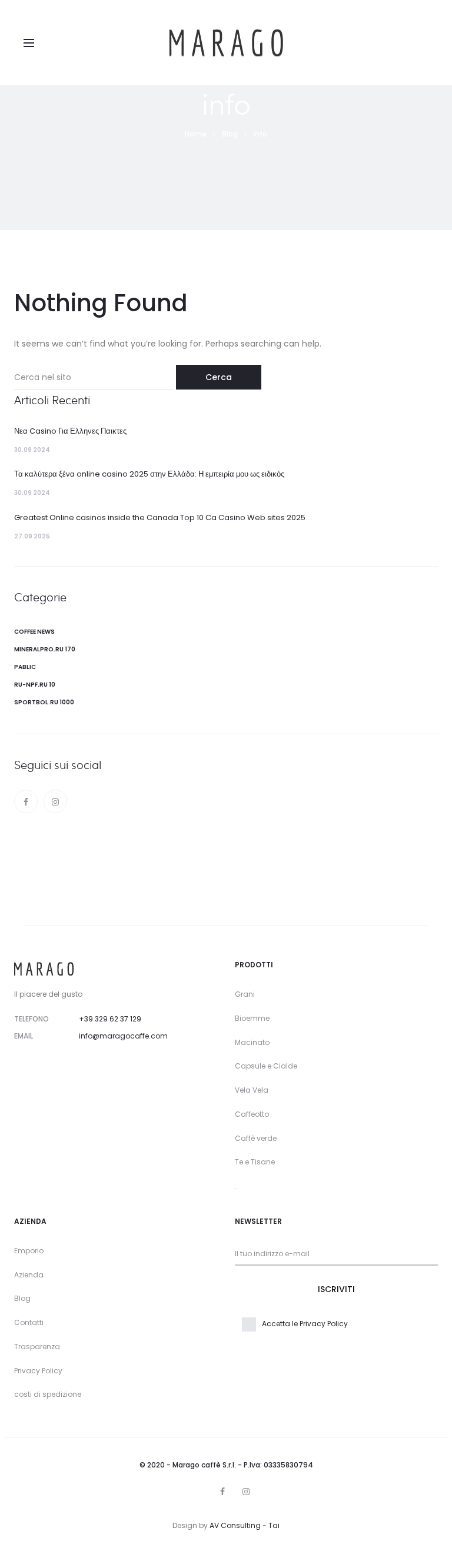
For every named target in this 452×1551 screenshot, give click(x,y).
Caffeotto (252, 1114)
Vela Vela (251, 1090)
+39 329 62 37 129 (110, 1019)
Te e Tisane (255, 1162)
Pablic (25, 667)
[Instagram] (55, 801)
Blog (22, 1298)
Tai (274, 1525)
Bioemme (252, 1018)
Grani (245, 994)
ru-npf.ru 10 (34, 684)
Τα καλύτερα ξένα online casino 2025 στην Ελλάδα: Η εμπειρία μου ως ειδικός (149, 474)
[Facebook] (26, 801)
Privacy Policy (38, 1371)
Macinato (252, 1042)
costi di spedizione (47, 1394)
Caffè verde (256, 1138)
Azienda (29, 1275)
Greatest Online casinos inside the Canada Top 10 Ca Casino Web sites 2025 (159, 517)
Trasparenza (37, 1347)
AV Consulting (235, 1525)
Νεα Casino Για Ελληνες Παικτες (70, 431)
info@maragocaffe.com (123, 1036)
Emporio (29, 1251)
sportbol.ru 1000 (44, 702)
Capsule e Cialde (266, 1066)
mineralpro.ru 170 (44, 649)
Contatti (29, 1322)
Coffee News (34, 631)
